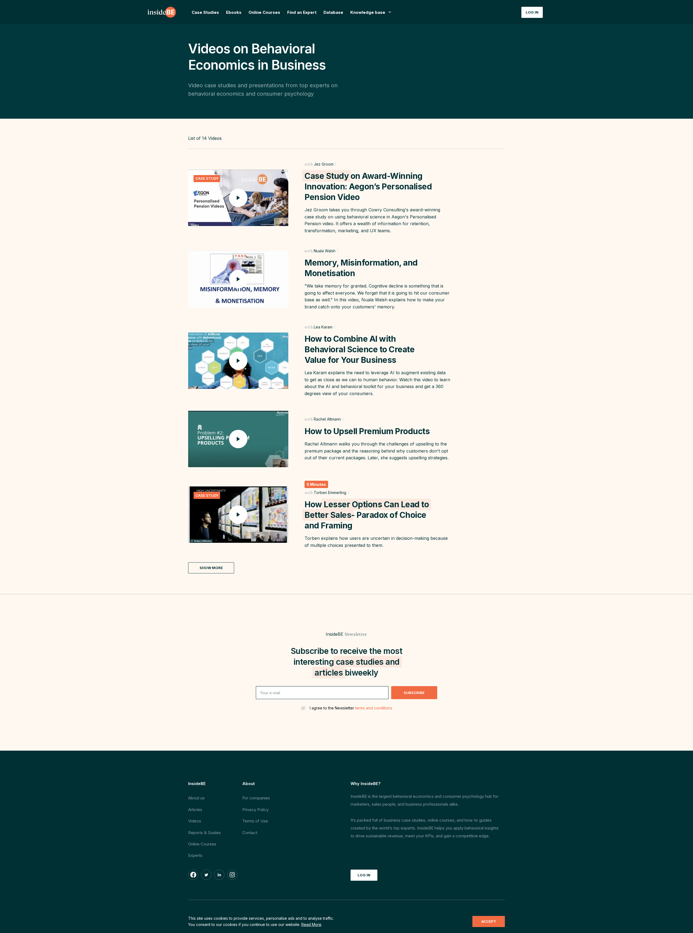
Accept (488, 921)
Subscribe (414, 692)
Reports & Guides (204, 832)
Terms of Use (255, 821)
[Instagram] (232, 875)
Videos (194, 821)
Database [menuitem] (333, 12)
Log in (532, 12)
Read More (311, 924)
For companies (256, 797)
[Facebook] (193, 875)
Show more (211, 568)
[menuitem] (371, 12)
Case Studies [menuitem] (205, 12)
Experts (195, 855)
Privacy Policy (255, 809)
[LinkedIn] (219, 875)
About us (196, 797)
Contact (249, 832)
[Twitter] (206, 875)
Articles (195, 809)
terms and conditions (373, 708)
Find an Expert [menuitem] (301, 12)
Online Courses (202, 844)
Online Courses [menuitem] (264, 12)
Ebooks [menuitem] (233, 12)
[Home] (162, 12)
